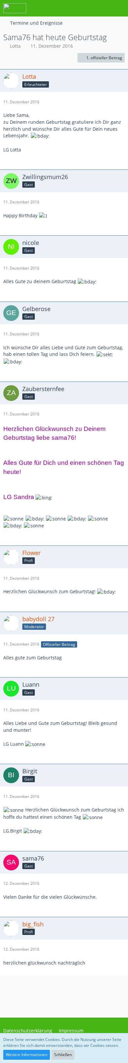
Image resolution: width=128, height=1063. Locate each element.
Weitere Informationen (26, 1054)
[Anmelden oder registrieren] (103, 8)
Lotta (15, 46)
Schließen (63, 1054)
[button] (86, 8)
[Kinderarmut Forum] (15, 8)
